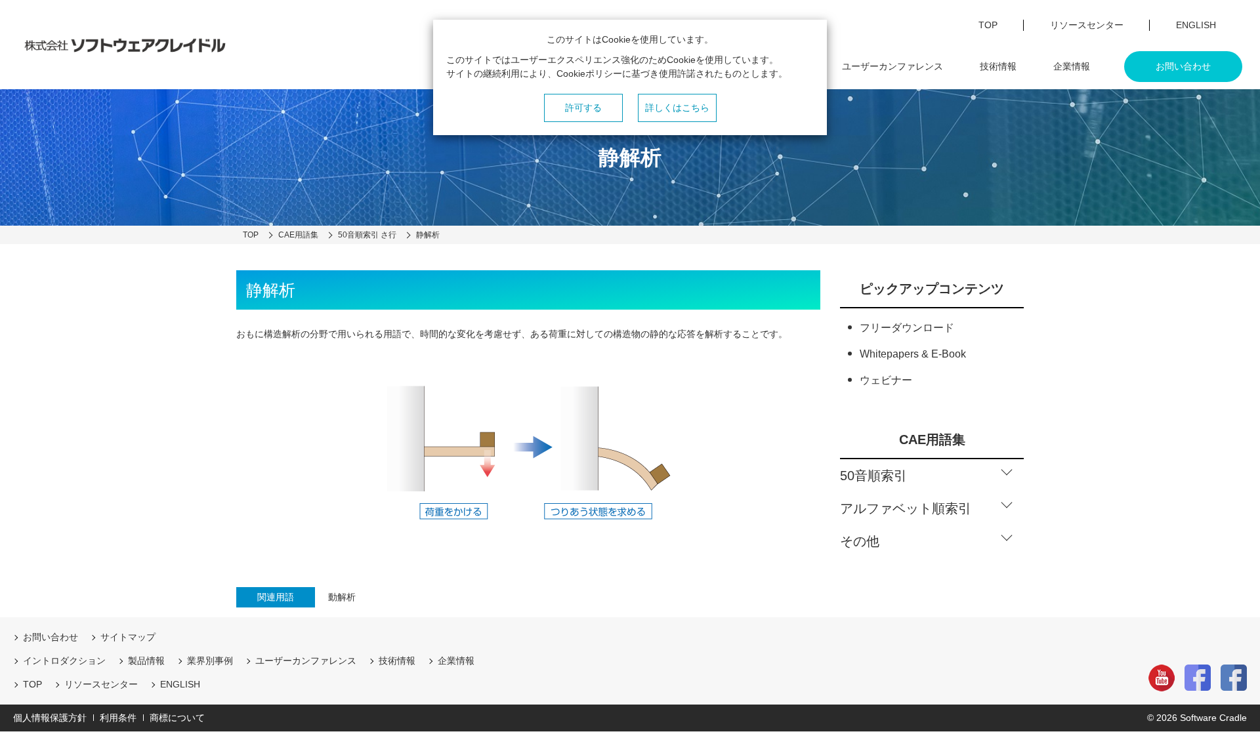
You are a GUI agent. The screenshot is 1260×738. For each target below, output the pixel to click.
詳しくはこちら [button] (677, 107)
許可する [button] (583, 107)
